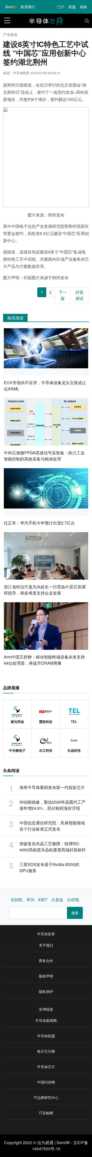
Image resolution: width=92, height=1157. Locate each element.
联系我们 (28, 6)
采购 (83, 6)
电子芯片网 (46, 1051)
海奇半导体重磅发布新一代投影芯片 (52, 787)
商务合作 (46, 960)
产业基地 (10, 35)
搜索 (74, 912)
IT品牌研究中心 (46, 1097)
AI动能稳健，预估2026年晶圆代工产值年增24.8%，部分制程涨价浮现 (52, 805)
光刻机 (16, 899)
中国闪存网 (46, 1082)
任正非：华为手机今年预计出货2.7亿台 (39, 523)
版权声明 (46, 976)
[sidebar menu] (7, 21)
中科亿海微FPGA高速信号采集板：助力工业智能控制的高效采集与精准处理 (44, 456)
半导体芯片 (46, 1066)
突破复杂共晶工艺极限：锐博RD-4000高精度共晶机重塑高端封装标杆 (52, 847)
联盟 (72, 6)
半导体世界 (46, 933)
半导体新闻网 (46, 1020)
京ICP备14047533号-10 (60, 1146)
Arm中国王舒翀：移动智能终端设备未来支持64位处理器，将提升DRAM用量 (44, 660)
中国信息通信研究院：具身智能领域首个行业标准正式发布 (52, 826)
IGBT (43, 899)
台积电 (73, 899)
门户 (60, 6)
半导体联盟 (46, 1035)
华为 (30, 899)
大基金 (57, 899)
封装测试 (79, 295)
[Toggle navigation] (87, 21)
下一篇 (63, 295)
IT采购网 (46, 1112)
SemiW (63, 1142)
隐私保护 (46, 991)
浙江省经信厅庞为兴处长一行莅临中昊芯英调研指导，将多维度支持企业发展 (45, 590)
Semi (11, 6)
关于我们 (46, 945)
